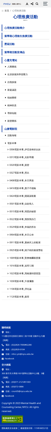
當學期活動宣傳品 (14, 52)
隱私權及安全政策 (10, 428)
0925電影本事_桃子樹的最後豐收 (26, 250)
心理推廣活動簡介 (14, 27)
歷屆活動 (9, 44)
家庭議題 (11, 89)
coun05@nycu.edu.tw (21, 391)
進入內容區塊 (7, 1)
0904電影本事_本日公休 (21, 234)
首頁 (7, 10)
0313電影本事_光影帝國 (21, 157)
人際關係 (11, 66)
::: (2, 10)
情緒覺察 (11, 97)
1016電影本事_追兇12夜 (21, 265)
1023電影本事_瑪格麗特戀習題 (25, 273)
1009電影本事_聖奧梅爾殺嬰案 (25, 257)
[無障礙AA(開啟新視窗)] (12, 420)
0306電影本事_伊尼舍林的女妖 (25, 149)
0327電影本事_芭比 (19, 172)
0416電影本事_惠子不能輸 (22, 188)
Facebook (9, 358)
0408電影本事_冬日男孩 (21, 180)
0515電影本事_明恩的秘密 (22, 211)
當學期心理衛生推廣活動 (18, 36)
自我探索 (11, 82)
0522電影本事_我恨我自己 (22, 219)
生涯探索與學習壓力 (17, 74)
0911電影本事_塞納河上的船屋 (25, 242)
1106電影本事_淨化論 (20, 288)
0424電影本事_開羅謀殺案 (22, 195)
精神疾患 (11, 105)
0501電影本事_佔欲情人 (21, 203)
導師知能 (11, 113)
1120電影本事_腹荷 (19, 296)
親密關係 (11, 120)
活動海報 (11, 135)
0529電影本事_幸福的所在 (22, 226)
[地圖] (5, 340)
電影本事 (11, 143)
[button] (26, 4)
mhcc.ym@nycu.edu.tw (22, 354)
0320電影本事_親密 (19, 164)
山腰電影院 (10, 128)
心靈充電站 (10, 60)
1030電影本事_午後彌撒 (21, 281)
